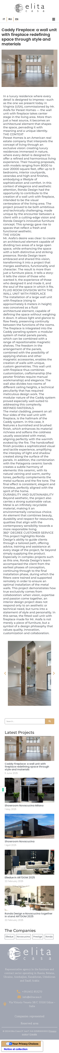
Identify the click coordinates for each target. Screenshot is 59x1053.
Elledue (9, 936)
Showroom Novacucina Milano (24, 805)
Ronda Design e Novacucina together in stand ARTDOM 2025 (28, 915)
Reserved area (29, 1023)
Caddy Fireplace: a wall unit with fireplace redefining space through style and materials (27, 766)
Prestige (37, 936)
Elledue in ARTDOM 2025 (20, 877)
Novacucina (23, 936)
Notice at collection (16, 1049)
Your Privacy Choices (25, 1043)
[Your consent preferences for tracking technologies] (3, 790)
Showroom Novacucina (19, 841)
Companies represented (29, 1016)
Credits (33, 1034)
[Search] (49, 721)
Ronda (49, 936)
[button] (5, 673)
